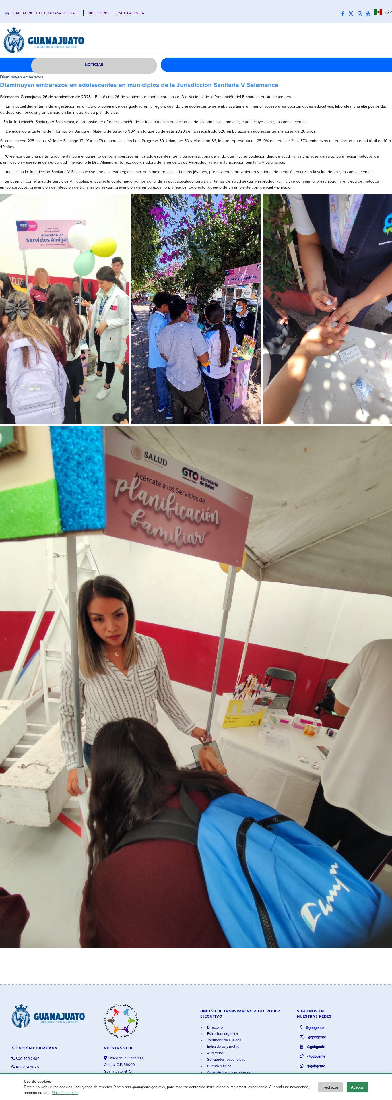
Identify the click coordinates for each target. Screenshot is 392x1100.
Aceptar (357, 1087)
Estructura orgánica (222, 1034)
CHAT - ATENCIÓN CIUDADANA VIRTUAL (43, 13)
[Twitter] (352, 14)
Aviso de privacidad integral (228, 1072)
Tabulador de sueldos (223, 1040)
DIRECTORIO (98, 13)
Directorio (214, 1027)
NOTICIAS (94, 65)
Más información (65, 1093)
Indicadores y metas (222, 1047)
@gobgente (314, 1028)
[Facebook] (344, 14)
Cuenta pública (218, 1066)
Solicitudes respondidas (225, 1060)
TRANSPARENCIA (130, 13)
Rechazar (330, 1087)
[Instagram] (361, 14)
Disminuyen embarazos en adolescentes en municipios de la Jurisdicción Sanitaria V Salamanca (139, 85)
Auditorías (215, 1053)
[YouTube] (369, 14)
